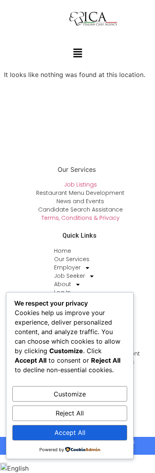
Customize (70, 394)
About (62, 284)
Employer (67, 267)
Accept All (69, 432)
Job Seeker (69, 276)
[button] (77, 53)
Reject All (70, 413)
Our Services (71, 259)
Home (62, 251)
